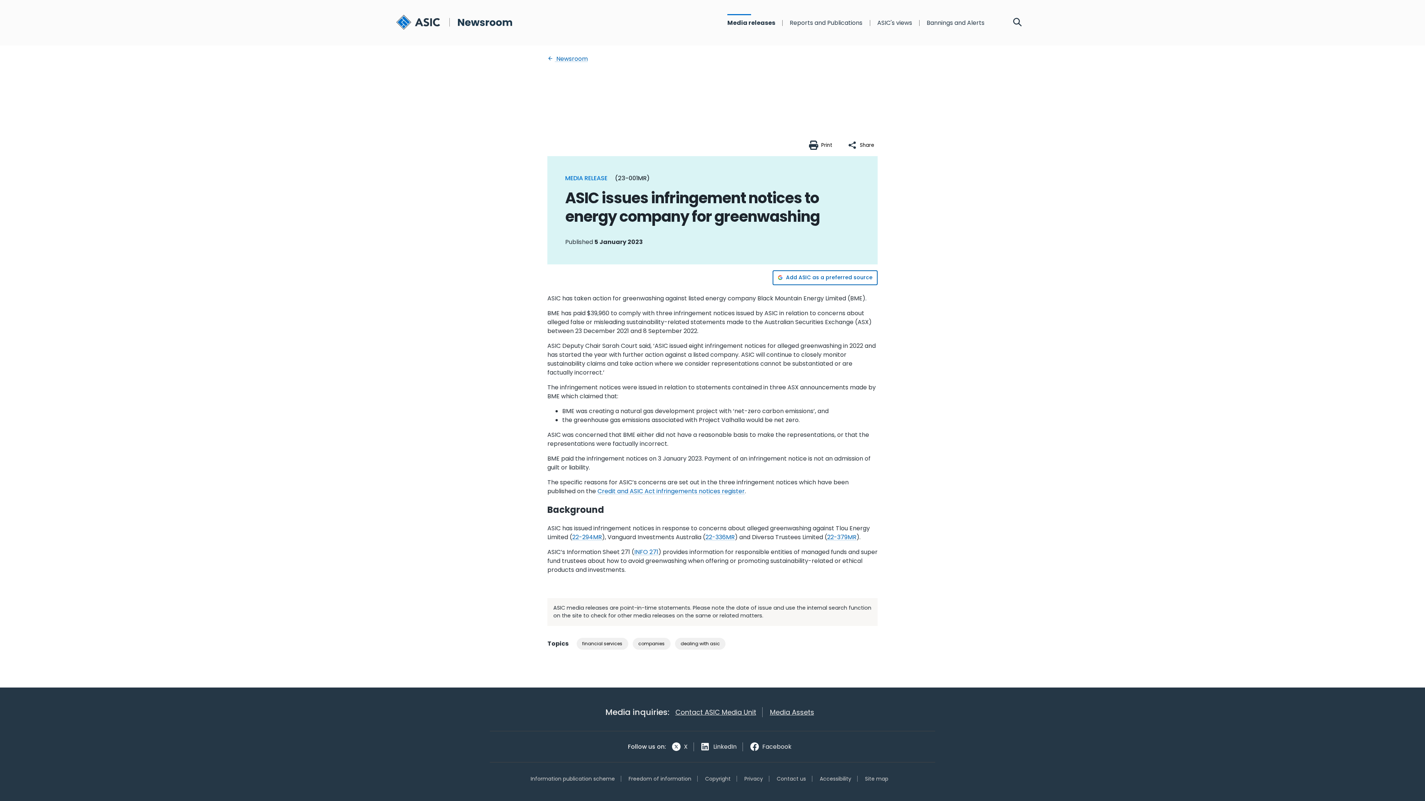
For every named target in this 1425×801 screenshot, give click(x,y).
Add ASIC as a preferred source (829, 277)
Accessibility (835, 778)
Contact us (791, 778)
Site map (876, 778)
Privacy (753, 778)
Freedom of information (660, 778)
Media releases (751, 23)
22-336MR (720, 537)
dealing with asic (700, 643)
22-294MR (587, 537)
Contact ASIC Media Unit (715, 712)
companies (651, 643)
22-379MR (841, 537)
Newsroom (571, 59)
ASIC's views (894, 23)
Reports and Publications (826, 23)
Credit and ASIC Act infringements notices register (671, 491)
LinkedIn (725, 746)
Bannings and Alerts (956, 23)
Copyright (718, 778)
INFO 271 (646, 552)
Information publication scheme (573, 778)
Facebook (777, 746)
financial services (602, 643)
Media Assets (792, 712)
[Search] (1017, 23)
